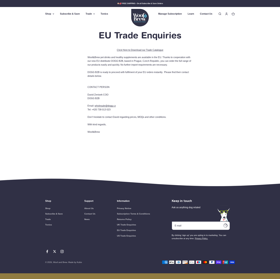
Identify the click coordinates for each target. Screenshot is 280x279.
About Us (89, 208)
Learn (191, 14)
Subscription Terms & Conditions (133, 214)
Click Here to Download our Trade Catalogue (140, 50)
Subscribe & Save (70, 14)
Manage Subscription (170, 14)
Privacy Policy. (201, 238)
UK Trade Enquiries (126, 225)
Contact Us (206, 14)
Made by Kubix (75, 262)
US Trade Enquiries (126, 236)
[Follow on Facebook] (47, 251)
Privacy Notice (124, 208)
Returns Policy (124, 219)
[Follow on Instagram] (62, 251)
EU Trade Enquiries (126, 230)
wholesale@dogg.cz (105, 106)
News (87, 219)
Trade (89, 14)
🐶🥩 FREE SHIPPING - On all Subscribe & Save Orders (140, 3)
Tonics (104, 14)
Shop (48, 14)
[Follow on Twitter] (55, 251)
